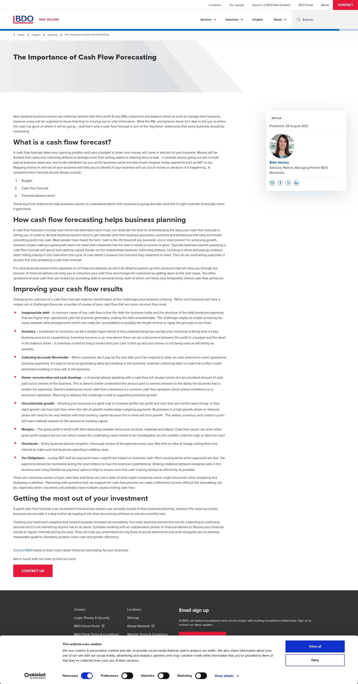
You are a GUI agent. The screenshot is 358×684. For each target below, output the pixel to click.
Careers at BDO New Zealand (271, 5)
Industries (232, 19)
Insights (257, 19)
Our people (236, 5)
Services (206, 19)
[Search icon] (299, 19)
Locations (215, 5)
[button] (345, 5)
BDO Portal (306, 5)
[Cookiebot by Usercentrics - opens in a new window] (35, 676)
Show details (224, 676)
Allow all (315, 646)
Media (325, 5)
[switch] (127, 675)
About (278, 19)
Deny (315, 660)
